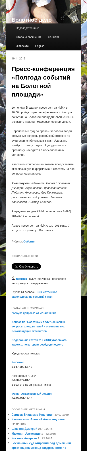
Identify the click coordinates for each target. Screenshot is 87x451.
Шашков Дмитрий (24, 428)
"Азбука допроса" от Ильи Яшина (34, 313)
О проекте (22, 46)
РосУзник (18, 362)
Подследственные (27, 28)
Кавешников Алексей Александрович (39, 419)
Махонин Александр (26, 433)
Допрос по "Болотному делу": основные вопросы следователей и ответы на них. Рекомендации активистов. (39, 326)
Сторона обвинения (28, 37)
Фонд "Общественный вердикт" (33, 394)
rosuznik (21, 279)
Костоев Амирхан (24, 438)
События (54, 37)
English (39, 46)
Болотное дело (32, 19)
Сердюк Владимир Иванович (33, 414)
